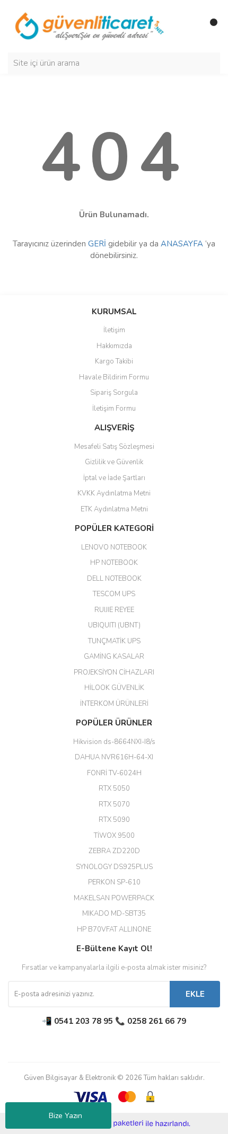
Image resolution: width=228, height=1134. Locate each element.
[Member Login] (188, 26)
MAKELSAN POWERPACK (114, 898)
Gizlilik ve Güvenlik (114, 462)
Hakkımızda (114, 346)
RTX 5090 (114, 820)
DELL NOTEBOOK (114, 578)
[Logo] (90, 26)
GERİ (97, 243)
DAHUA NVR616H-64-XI (114, 757)
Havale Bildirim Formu (114, 377)
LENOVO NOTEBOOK (114, 547)
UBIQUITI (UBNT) (114, 625)
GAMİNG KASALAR (114, 656)
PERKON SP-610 (114, 882)
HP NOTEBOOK (114, 563)
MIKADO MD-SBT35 (114, 913)
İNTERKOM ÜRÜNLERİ (114, 703)
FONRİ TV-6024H (114, 773)
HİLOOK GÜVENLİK (114, 688)
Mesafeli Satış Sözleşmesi (114, 446)
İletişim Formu (114, 408)
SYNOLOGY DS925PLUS (114, 867)
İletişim (114, 330)
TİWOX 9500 (114, 835)
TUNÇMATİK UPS (114, 641)
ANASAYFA (182, 243)
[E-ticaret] (113, 1123)
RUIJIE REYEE (114, 610)
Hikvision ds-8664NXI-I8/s (114, 742)
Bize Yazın (65, 1116)
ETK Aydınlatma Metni (114, 509)
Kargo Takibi (114, 361)
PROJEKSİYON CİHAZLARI (114, 672)
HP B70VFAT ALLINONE (114, 929)
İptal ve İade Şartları (114, 478)
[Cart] (209, 26)
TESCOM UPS (114, 594)
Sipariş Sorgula (114, 392)
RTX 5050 (114, 788)
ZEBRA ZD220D (114, 851)
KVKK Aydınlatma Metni (114, 493)
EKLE (195, 994)
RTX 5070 (114, 804)
